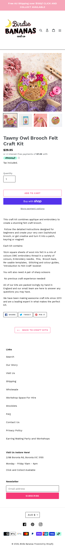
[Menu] (60, 30)
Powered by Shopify (43, 544)
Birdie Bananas (27, 544)
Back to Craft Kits (35, 330)
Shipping (11, 381)
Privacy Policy (14, 430)
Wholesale (12, 389)
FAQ (8, 414)
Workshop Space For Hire (21, 397)
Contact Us (12, 422)
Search (10, 356)
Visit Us (10, 373)
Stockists (11, 405)
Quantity (7, 173)
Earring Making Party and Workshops (28, 438)
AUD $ (31, 514)
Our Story (12, 364)
